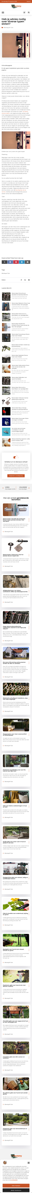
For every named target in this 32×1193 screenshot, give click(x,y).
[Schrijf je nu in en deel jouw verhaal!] (16, 456)
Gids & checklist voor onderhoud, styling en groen (15, 914)
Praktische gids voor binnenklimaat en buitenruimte (15, 1129)
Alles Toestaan (16, 1185)
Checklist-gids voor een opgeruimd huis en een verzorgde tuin (15, 1021)
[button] (28, 1163)
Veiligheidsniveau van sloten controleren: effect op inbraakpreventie (15, 591)
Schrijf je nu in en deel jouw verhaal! (16, 462)
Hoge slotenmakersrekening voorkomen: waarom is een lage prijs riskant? (14, 628)
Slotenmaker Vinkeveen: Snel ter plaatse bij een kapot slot (13, 555)
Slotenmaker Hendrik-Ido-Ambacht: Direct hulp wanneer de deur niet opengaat (20, 325)
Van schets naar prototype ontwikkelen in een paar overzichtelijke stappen (18, 430)
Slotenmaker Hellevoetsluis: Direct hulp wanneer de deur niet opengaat (20, 367)
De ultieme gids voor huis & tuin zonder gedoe (15, 1093)
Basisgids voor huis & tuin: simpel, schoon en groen (13, 949)
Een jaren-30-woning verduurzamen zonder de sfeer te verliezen (14, 662)
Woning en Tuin (8, 27)
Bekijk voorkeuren (16, 1190)
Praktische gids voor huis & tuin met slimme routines (14, 985)
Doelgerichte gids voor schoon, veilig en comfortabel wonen (15, 878)
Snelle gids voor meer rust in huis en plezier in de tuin (14, 842)
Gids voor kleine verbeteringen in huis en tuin (15, 806)
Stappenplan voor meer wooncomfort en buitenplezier (15, 734)
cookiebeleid (13, 1180)
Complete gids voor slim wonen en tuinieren (14, 1057)
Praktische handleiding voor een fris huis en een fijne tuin (14, 770)
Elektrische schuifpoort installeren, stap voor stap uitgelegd (15, 698)
